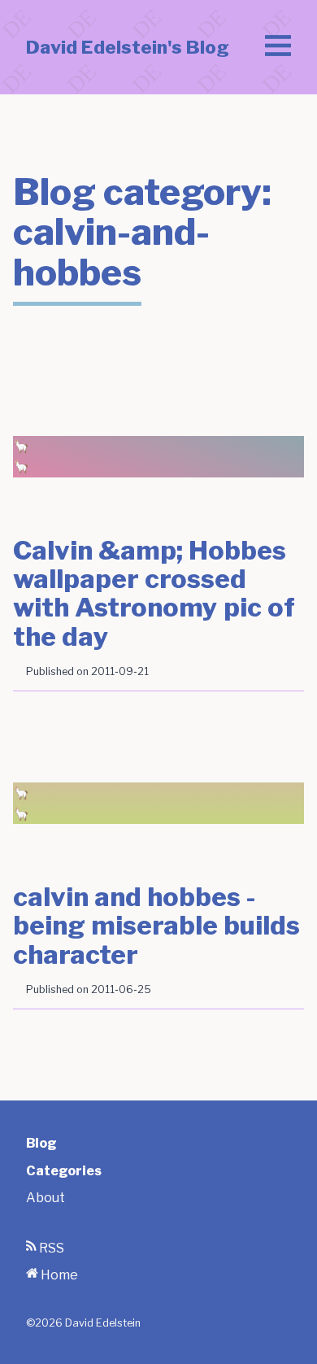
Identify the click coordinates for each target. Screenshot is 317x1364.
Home (58, 1275)
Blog (41, 1143)
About (45, 1197)
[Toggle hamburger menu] (278, 47)
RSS (50, 1248)
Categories (64, 1171)
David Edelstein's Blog (127, 47)
